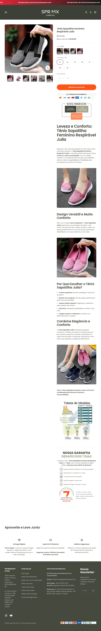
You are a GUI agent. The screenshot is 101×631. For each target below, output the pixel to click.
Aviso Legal (25, 573)
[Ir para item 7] (34, 78)
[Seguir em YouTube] (11, 615)
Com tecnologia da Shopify (27, 623)
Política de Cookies (27, 590)
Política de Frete (27, 584)
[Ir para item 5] (18, 78)
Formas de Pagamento (29, 597)
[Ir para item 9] (50, 78)
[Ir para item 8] (42, 78)
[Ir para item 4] (10, 78)
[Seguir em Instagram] (6, 615)
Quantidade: (61, 74)
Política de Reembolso (29, 577)
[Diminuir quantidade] (60, 78)
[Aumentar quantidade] (68, 78)
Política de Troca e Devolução (31, 580)
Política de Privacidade (29, 594)
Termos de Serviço (27, 587)
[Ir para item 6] (26, 78)
